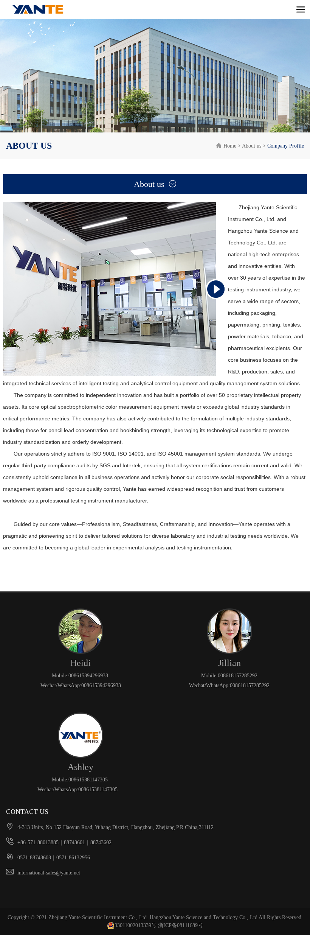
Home (226, 146)
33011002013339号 (136, 925)
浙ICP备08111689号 (180, 925)
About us (251, 146)
